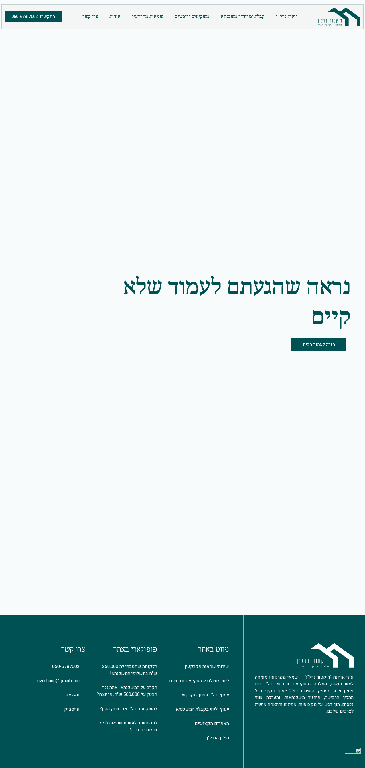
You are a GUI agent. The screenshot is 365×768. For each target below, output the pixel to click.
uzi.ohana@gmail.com (59, 680)
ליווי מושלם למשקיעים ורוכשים (199, 680)
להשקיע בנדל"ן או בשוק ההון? (128, 708)
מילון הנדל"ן (218, 737)
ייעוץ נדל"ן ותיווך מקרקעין (204, 695)
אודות (115, 16)
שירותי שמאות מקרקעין (207, 666)
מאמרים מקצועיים (212, 723)
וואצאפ (73, 695)
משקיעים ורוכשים (192, 16)
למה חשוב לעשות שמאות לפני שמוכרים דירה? (128, 726)
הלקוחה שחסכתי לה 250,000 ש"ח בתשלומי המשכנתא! (129, 670)
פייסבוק (73, 709)
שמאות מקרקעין (147, 16)
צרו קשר (90, 16)
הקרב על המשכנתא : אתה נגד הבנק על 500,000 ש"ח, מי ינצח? (127, 691)
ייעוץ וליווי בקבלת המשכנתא (202, 709)
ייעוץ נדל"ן (286, 16)
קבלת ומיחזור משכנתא (243, 16)
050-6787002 (67, 666)
